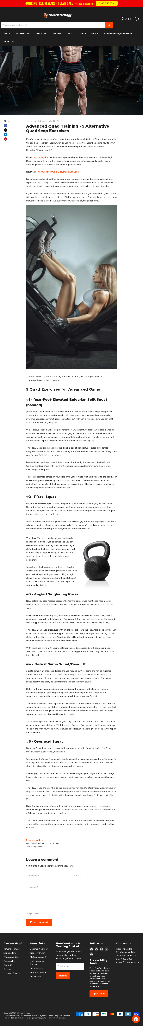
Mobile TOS (35, 976)
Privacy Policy (36, 968)
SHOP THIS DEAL (107, 3)
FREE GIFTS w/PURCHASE (118, 33)
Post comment (39, 922)
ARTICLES (41, 33)
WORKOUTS (23, 33)
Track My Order (37, 953)
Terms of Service (11, 973)
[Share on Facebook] (5, 125)
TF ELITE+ (8, 41)
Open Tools (98, 993)
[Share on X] (5, 130)
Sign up (63, 975)
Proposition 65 (10, 957)
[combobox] (53, 25)
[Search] (109, 25)
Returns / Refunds (12, 949)
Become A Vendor (38, 949)
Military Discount (38, 957)
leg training (38, 157)
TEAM (69, 33)
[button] (136, 1019)
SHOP (7, 33)
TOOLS (94, 33)
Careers (7, 969)
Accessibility (9, 961)
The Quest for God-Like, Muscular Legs (57, 171)
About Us (8, 965)
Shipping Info (9, 953)
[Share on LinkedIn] (5, 134)
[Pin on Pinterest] (5, 139)
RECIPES (57, 33)
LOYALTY (81, 33)
